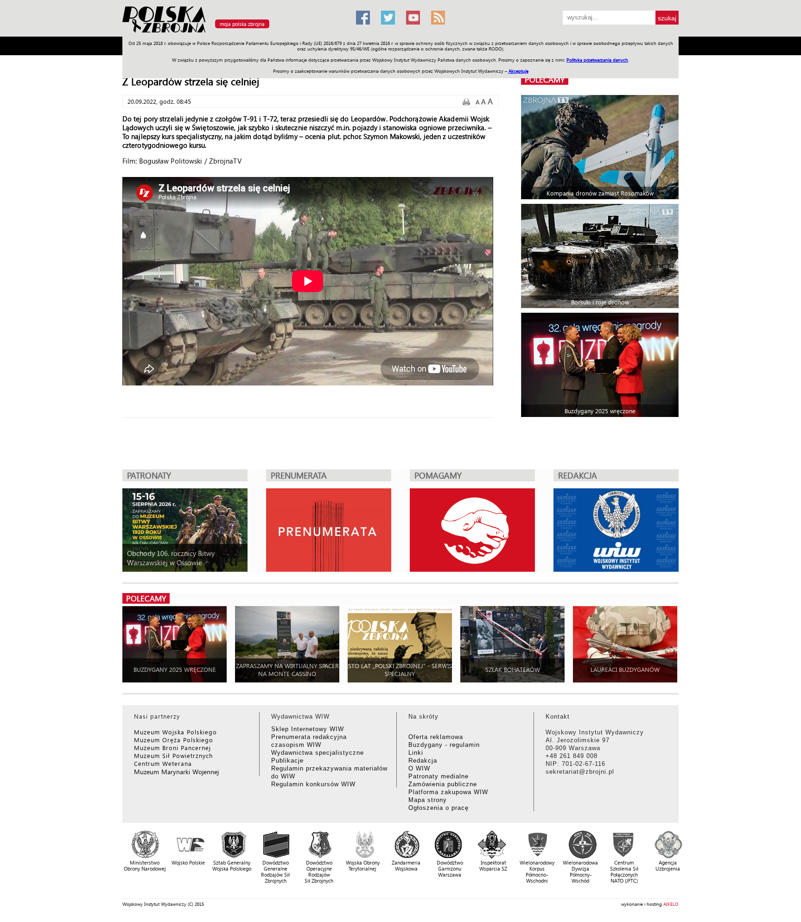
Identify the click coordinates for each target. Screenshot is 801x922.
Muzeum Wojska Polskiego (175, 732)
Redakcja (422, 760)
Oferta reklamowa (435, 736)
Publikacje (287, 760)
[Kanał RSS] (438, 18)
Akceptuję (518, 71)
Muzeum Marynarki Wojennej (176, 771)
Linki (415, 752)
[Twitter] (388, 18)
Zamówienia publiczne (442, 784)
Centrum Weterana (163, 763)
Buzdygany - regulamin (444, 744)
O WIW (419, 768)
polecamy (545, 79)
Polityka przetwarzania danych (597, 60)
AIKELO (671, 904)
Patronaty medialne (438, 776)
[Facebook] (363, 18)
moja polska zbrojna (242, 24)
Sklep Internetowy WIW (307, 729)
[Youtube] (413, 18)
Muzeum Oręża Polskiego (173, 740)
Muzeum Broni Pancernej (172, 747)
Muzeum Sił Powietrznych (173, 755)
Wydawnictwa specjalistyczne (317, 752)
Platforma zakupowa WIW (448, 792)
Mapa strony (427, 799)
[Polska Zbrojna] (233, 33)
